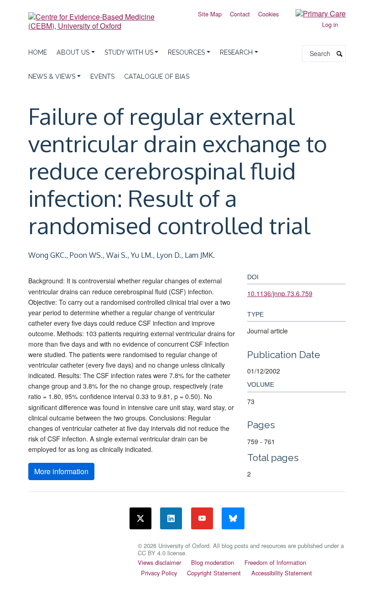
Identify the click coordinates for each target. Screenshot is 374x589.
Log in (330, 24)
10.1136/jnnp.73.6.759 (279, 293)
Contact (240, 14)
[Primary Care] (314, 13)
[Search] (339, 53)
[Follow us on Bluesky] (233, 518)
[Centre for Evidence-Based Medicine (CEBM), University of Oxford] (105, 18)
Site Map (210, 14)
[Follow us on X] (140, 518)
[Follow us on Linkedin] (171, 518)
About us (73, 52)
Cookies (268, 14)
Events (102, 76)
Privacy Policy (159, 573)
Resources (186, 52)
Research (236, 52)
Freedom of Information (275, 562)
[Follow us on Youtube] (202, 518)
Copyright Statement (214, 573)
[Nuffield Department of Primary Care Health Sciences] (77, 544)
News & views (51, 76)
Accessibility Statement (281, 573)
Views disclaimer (159, 562)
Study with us (128, 52)
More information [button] (61, 471)
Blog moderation (212, 562)
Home (37, 52)
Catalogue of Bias (156, 76)
